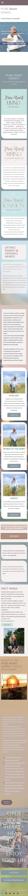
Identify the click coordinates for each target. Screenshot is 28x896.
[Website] (18, 893)
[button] (2, 3)
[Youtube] (10, 893)
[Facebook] (2, 893)
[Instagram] (6, 893)
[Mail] (14, 893)
